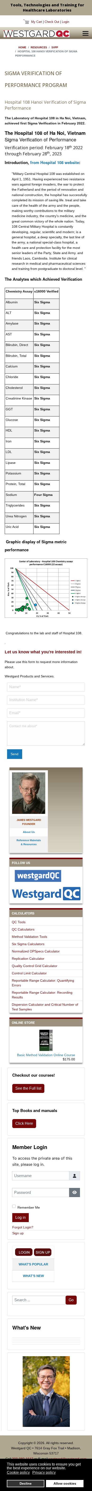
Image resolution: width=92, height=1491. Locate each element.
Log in (20, 1217)
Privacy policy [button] (44, 1472)
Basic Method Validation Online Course (46, 1055)
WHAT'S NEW (33, 1276)
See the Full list (28, 1088)
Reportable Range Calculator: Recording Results (42, 995)
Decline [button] (26, 1483)
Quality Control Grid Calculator (34, 966)
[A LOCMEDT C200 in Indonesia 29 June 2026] (46, 1345)
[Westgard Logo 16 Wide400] (37, 33)
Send (14, 754)
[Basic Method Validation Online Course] (46, 1039)
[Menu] (85, 33)
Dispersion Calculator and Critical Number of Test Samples (45, 1007)
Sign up (18, 1233)
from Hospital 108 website (54, 162)
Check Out (52, 22)
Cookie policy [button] (18, 1472)
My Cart (36, 22)
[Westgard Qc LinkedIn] (46, 893)
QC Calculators (23, 929)
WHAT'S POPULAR (33, 1264)
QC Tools (18, 922)
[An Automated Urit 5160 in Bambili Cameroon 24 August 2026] (46, 1336)
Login (65, 22)
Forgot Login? (22, 1227)
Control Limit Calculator (29, 973)
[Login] (24, 1252)
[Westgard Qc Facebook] (46, 876)
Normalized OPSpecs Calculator (36, 951)
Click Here (24, 1123)
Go (71, 1300)
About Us (29, 832)
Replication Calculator (28, 958)
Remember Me (28, 1207)
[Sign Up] (43, 1252)
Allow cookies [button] (65, 1483)
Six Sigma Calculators (28, 944)
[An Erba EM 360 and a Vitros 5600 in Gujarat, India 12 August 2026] (46, 1341)
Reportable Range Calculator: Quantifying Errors (43, 983)
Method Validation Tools (29, 937)
